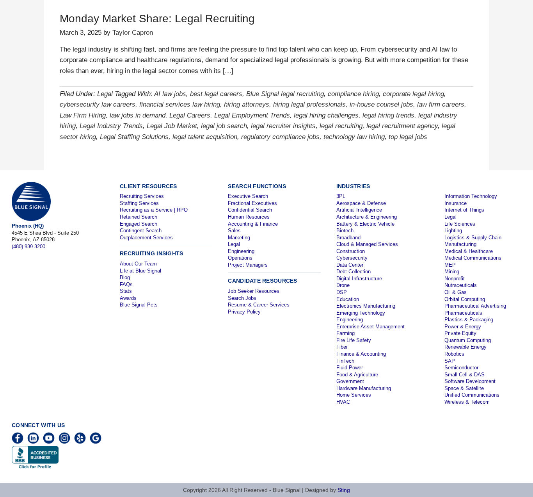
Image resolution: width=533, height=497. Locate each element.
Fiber (342, 347)
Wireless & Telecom (467, 402)
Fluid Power (349, 368)
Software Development (470, 381)
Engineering (241, 251)
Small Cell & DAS (464, 375)
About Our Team (138, 264)
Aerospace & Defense (361, 203)
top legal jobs (408, 137)
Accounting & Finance (253, 224)
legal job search (224, 126)
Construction (350, 251)
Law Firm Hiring (83, 115)
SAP (449, 361)
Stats (126, 291)
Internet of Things (464, 210)
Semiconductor (461, 368)
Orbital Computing (464, 299)
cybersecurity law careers (97, 104)
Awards (128, 298)
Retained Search (138, 217)
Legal (105, 94)
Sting (344, 490)
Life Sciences (459, 224)
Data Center (349, 265)
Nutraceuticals (460, 285)
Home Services (353, 395)
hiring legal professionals (309, 104)
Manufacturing (460, 244)
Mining (451, 271)
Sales (234, 230)
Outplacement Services (146, 237)
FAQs (126, 284)
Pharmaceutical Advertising (475, 306)
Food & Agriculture (357, 375)
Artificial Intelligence (359, 210)
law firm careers (440, 104)
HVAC (343, 402)
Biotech (345, 230)
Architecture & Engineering (366, 217)
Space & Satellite (464, 388)
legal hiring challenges (326, 115)
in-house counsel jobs (381, 104)
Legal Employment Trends (252, 115)
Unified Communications (471, 395)
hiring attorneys (246, 104)
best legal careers (216, 94)
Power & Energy (462, 327)
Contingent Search (141, 230)
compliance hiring (353, 94)
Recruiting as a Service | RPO (154, 210)
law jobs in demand (137, 115)
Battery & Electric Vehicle (365, 224)
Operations (240, 258)
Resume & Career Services (259, 305)
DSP (341, 292)
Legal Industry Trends (111, 126)
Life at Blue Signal (140, 271)
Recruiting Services (142, 196)
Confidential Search (250, 210)
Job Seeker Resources (253, 291)
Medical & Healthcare (468, 251)
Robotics (454, 354)
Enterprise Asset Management (370, 327)
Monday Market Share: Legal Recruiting (157, 18)
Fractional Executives (252, 203)
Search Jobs (242, 298)
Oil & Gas (455, 292)
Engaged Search (138, 224)
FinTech (345, 361)
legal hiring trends (388, 115)
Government (350, 381)
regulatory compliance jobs (280, 137)
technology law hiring (354, 137)
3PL (340, 196)
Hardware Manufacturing (363, 388)
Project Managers (248, 265)
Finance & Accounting (361, 354)
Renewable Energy (465, 347)
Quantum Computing (467, 340)
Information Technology (470, 196)
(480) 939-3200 (28, 246)
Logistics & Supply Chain (472, 237)
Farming (345, 333)
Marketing (239, 237)
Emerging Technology (360, 313)
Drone (343, 285)
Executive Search (248, 196)
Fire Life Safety (353, 340)
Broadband (348, 237)
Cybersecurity (352, 258)
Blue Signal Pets (139, 305)
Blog (125, 277)
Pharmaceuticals (463, 313)
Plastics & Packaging (468, 319)
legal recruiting (341, 126)
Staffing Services (139, 203)
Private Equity (460, 333)
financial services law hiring (179, 104)
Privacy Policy (244, 312)
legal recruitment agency (402, 126)
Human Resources (249, 217)
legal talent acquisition (204, 137)
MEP (450, 265)
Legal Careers (189, 115)
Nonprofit (454, 278)
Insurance (455, 203)
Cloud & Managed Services (367, 244)
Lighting (453, 230)
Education (347, 299)
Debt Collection (353, 271)
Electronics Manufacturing (365, 306)
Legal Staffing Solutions (134, 137)
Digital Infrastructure (359, 278)
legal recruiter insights (283, 126)
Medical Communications (472, 258)
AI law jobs (170, 94)
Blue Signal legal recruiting (285, 94)
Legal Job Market (172, 126)
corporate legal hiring (413, 94)
